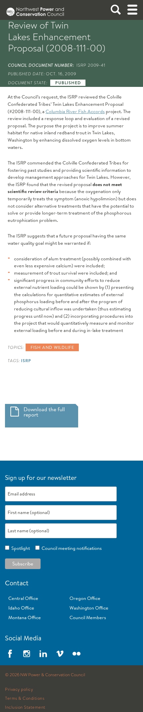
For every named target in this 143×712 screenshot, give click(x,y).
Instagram (27, 654)
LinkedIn (43, 654)
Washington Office (89, 608)
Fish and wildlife (52, 347)
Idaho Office (21, 608)
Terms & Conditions (24, 698)
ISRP (26, 360)
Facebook (10, 654)
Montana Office (24, 617)
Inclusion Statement (25, 707)
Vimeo (60, 654)
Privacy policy (19, 689)
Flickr (76, 654)
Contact (17, 582)
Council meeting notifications (71, 548)
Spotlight (19, 548)
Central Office (23, 598)
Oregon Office (85, 598)
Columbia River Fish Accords (75, 111)
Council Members (88, 617)
